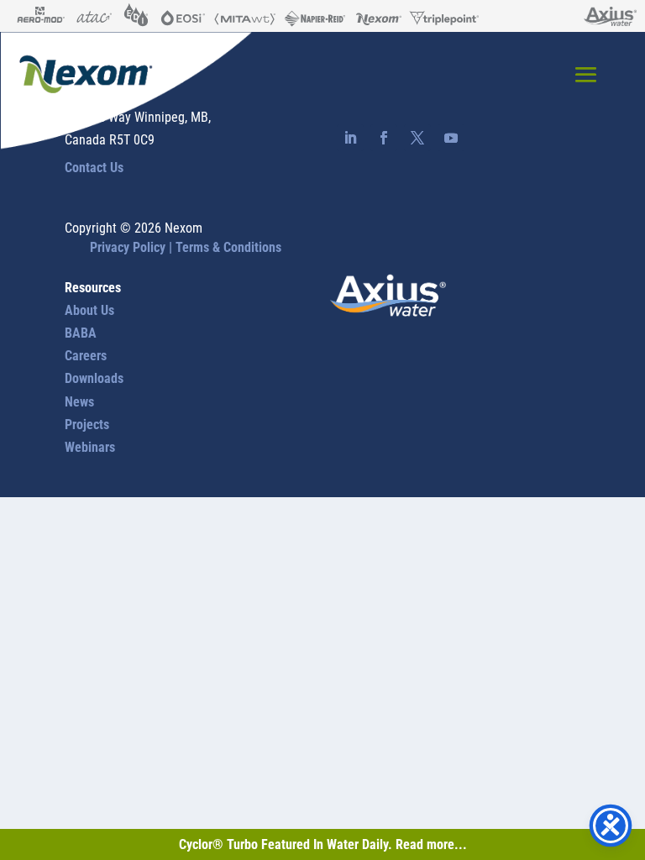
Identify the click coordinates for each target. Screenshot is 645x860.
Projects (87, 425)
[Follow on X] (417, 137)
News (79, 402)
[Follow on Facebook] (383, 137)
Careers (86, 356)
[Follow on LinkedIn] (350, 137)
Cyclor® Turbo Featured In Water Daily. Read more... (323, 844)
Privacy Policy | (133, 247)
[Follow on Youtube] (451, 137)
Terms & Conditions (228, 247)
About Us (89, 310)
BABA (81, 333)
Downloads (94, 378)
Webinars (90, 447)
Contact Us (94, 168)
